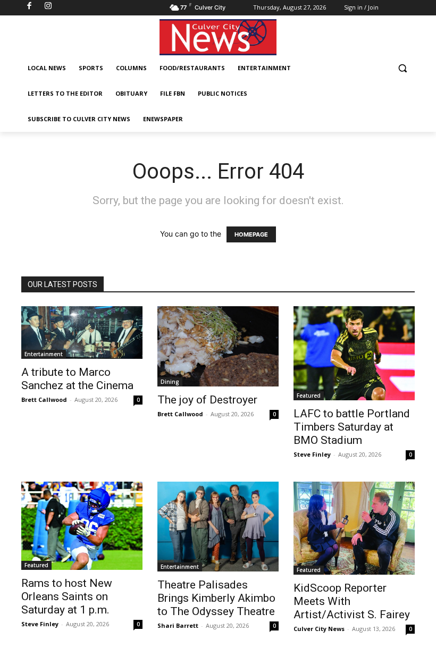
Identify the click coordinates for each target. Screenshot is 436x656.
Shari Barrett (177, 625)
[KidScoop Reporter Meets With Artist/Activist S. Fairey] (354, 528)
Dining (170, 381)
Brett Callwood (44, 399)
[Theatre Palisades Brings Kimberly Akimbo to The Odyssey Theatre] (218, 527)
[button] (402, 68)
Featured (309, 395)
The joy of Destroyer (207, 399)
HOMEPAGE (251, 234)
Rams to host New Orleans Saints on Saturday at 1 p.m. (66, 596)
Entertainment (43, 354)
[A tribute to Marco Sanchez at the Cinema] (81, 332)
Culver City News (319, 629)
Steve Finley (312, 454)
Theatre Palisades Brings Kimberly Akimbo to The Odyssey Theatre (216, 598)
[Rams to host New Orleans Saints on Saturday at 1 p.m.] (81, 526)
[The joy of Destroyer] (218, 346)
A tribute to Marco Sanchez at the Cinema (77, 379)
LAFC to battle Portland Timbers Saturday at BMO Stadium (352, 427)
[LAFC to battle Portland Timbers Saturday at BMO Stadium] (354, 353)
